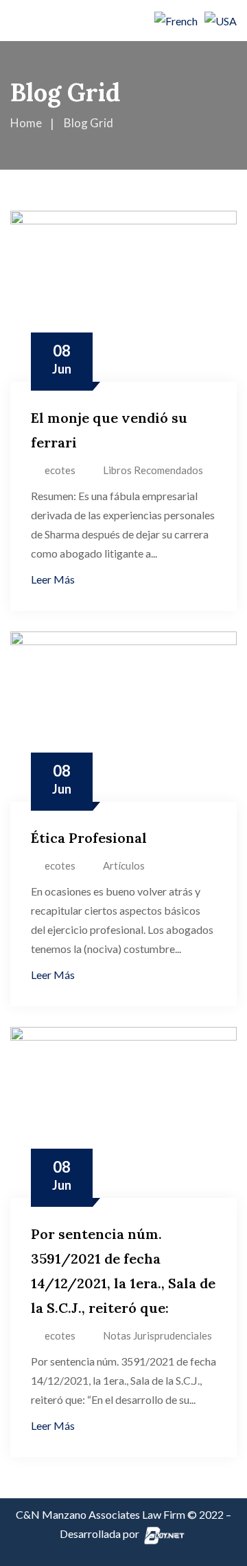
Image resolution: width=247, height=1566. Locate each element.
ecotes (60, 470)
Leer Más (53, 579)
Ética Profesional (89, 837)
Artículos (124, 865)
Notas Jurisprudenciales (157, 1335)
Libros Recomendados (153, 470)
